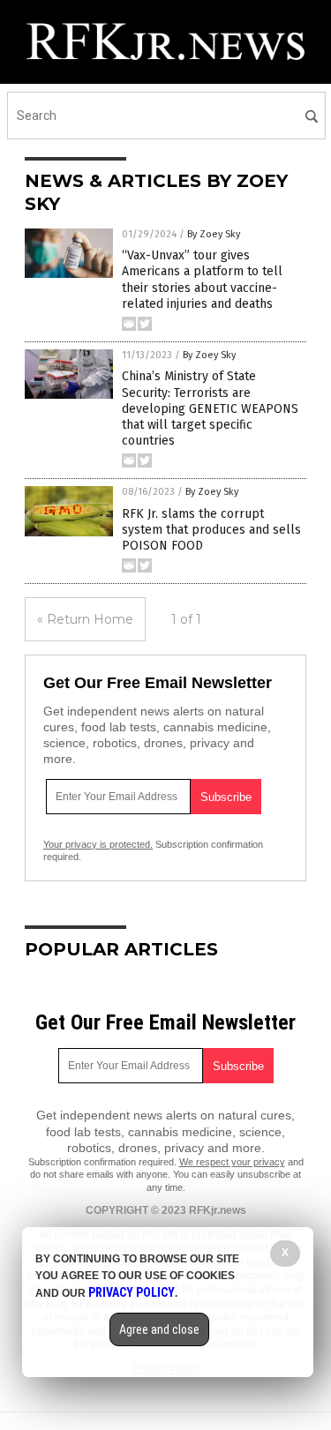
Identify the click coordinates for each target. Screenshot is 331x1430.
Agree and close (159, 1329)
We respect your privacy (232, 1162)
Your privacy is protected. (98, 844)
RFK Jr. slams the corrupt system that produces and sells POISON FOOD (211, 529)
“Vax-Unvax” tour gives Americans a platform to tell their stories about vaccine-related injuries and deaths (202, 279)
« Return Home (85, 619)
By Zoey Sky (213, 234)
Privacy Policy (131, 1292)
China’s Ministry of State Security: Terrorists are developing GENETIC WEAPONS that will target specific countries (210, 408)
